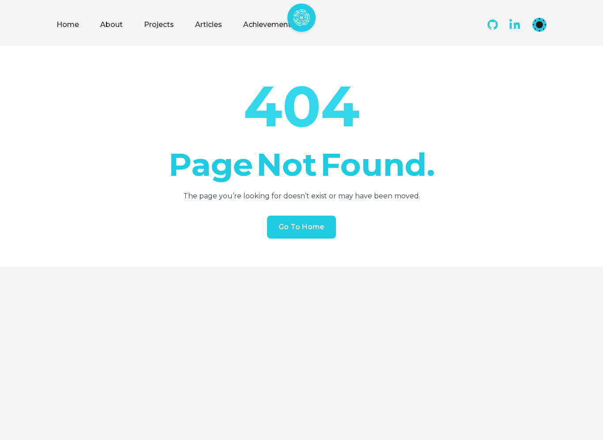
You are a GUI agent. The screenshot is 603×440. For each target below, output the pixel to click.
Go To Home (301, 227)
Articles (208, 24)
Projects (159, 24)
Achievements (269, 24)
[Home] (301, 18)
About (111, 24)
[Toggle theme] (539, 25)
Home (68, 24)
